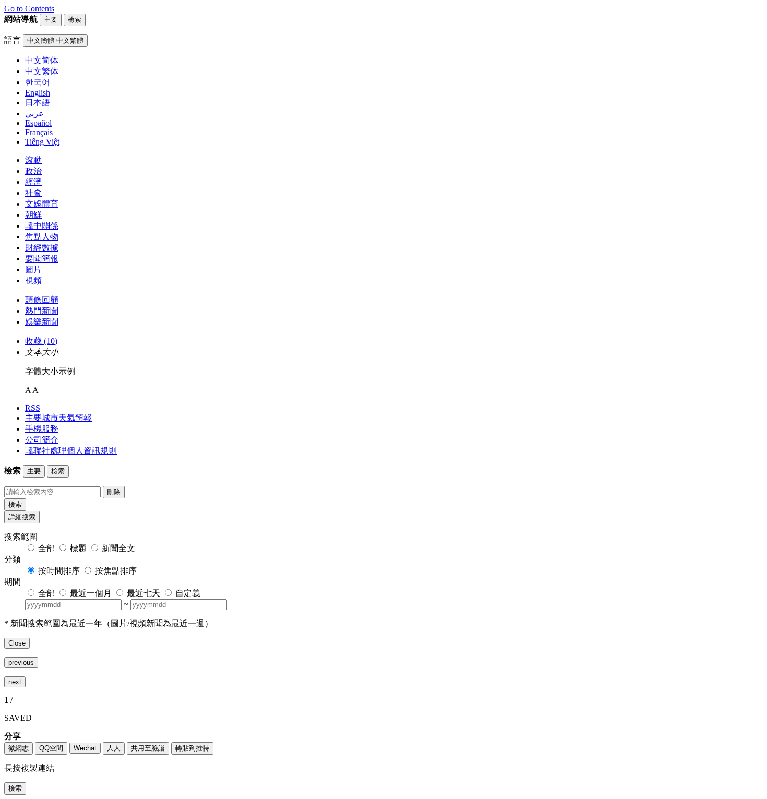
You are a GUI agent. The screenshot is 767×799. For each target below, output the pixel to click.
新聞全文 (118, 548)
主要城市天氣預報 (58, 417)
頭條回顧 (41, 299)
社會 (33, 192)
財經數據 (41, 247)
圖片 (33, 269)
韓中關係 (41, 225)
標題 (78, 548)
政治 (33, 170)
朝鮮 (33, 214)
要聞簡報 (41, 258)
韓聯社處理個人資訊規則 (71, 450)
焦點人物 (41, 236)
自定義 (187, 593)
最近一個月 (91, 593)
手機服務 (41, 428)
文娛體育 (41, 203)
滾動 (33, 160)
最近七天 (143, 593)
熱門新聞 (41, 310)
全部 (46, 548)
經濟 (33, 181)
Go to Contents (29, 8)
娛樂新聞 (41, 321)
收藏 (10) (41, 341)
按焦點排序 (116, 570)
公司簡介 (41, 439)
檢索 (15, 504)
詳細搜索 (21, 517)
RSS (32, 407)
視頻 (33, 280)
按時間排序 (59, 570)
